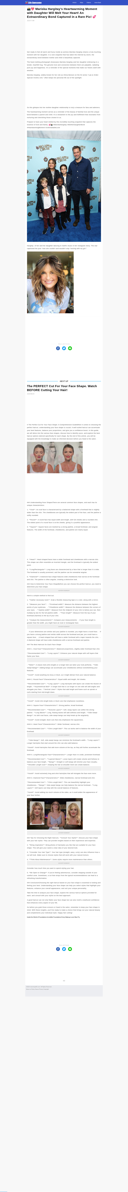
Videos (89, 2)
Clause (37, 989)
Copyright (46, 989)
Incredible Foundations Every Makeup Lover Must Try (63, 917)
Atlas (81, 2)
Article (74, 2)
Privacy (41, 989)
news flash (97, 2)
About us (28, 989)
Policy (33, 989)
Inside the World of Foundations (37, 917)
